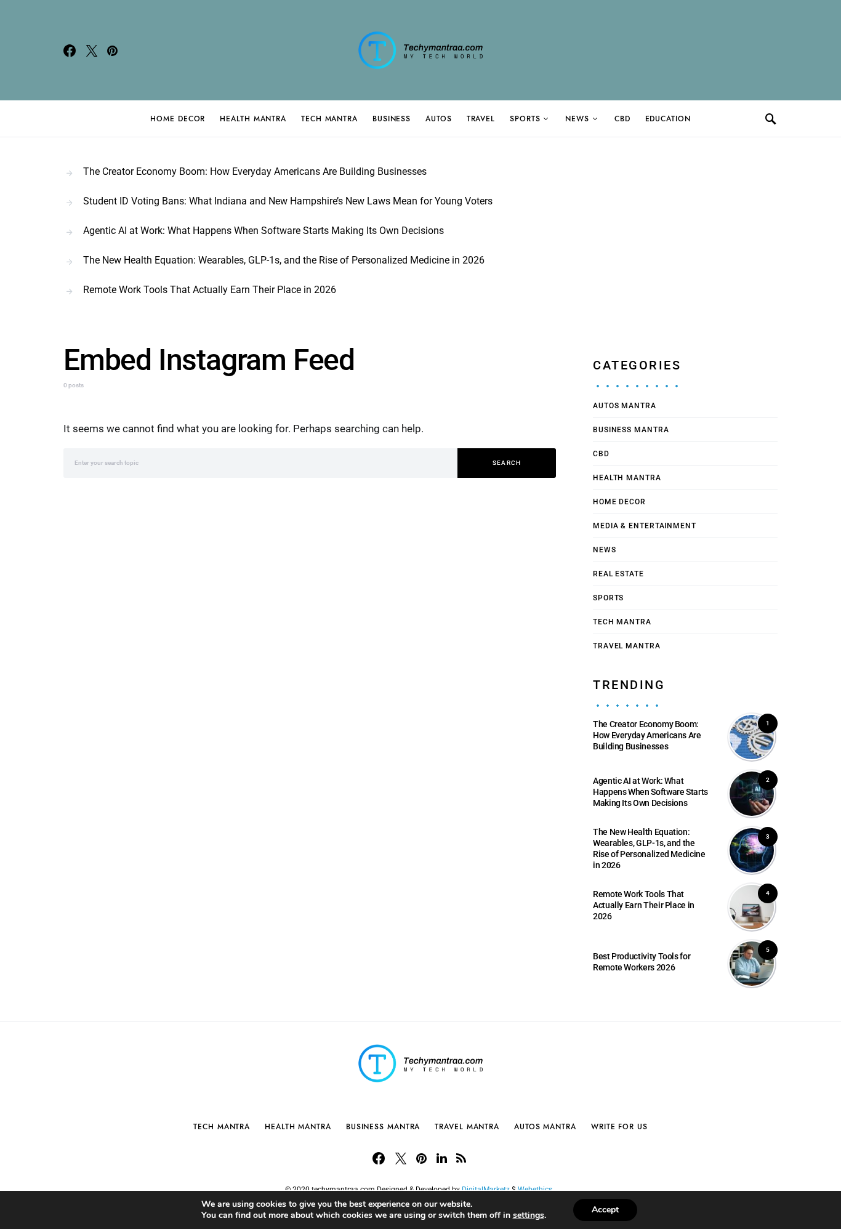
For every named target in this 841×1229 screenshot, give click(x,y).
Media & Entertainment (644, 526)
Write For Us (619, 1127)
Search (507, 462)
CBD (622, 119)
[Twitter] (92, 50)
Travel (481, 119)
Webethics (537, 1189)
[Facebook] (69, 50)
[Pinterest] (112, 50)
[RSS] (461, 1158)
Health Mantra (253, 119)
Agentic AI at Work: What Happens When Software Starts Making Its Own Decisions (263, 230)
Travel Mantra (627, 646)
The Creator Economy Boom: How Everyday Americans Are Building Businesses (255, 171)
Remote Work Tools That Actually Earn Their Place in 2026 (209, 290)
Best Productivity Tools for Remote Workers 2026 (641, 962)
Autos (438, 119)
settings (528, 1215)
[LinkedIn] (442, 1158)
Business (391, 119)
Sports (525, 119)
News (577, 119)
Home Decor (177, 119)
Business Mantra (631, 429)
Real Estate (618, 574)
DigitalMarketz (486, 1189)
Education (668, 119)
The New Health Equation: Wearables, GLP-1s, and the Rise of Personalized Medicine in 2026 (284, 260)
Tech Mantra (329, 119)
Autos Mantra (624, 405)
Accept (605, 1209)
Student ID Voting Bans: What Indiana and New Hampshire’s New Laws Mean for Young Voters (288, 201)
